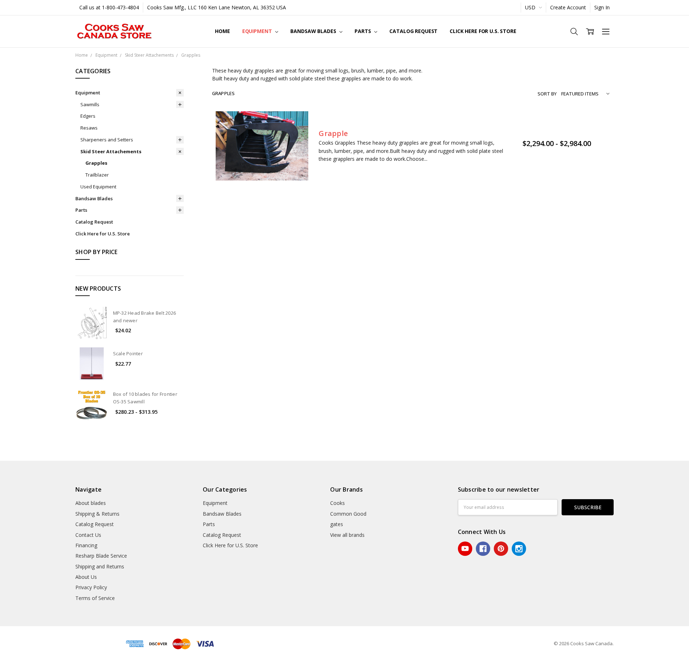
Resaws (89, 128)
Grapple (333, 133)
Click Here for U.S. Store (483, 31)
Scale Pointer (128, 353)
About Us (86, 576)
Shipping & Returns (97, 513)
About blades (90, 503)
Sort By (547, 93)
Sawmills (89, 104)
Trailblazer (97, 175)
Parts (363, 31)
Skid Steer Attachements (110, 151)
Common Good (348, 513)
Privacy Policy (91, 587)
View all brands (347, 534)
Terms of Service (95, 598)
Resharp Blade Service (101, 555)
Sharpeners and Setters (106, 139)
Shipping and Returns (99, 566)
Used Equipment (98, 186)
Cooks (337, 503)
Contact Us (88, 534)
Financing (86, 545)
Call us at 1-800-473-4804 (109, 7)
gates (336, 524)
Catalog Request (413, 31)
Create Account (568, 7)
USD (531, 7)
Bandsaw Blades (313, 31)
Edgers (87, 116)
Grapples (96, 163)
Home (222, 31)
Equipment (257, 31)
